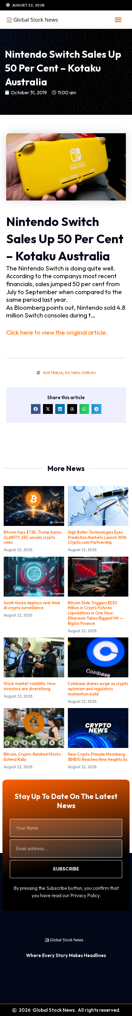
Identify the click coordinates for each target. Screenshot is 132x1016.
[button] (118, 19)
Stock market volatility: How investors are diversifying (30, 686)
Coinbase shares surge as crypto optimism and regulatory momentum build (98, 688)
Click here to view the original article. (57, 332)
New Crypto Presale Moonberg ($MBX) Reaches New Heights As (97, 757)
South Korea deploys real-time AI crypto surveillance (32, 605)
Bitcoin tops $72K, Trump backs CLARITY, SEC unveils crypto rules (33, 537)
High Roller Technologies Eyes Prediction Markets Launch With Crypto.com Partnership (97, 537)
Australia (53, 373)
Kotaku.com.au (80, 373)
